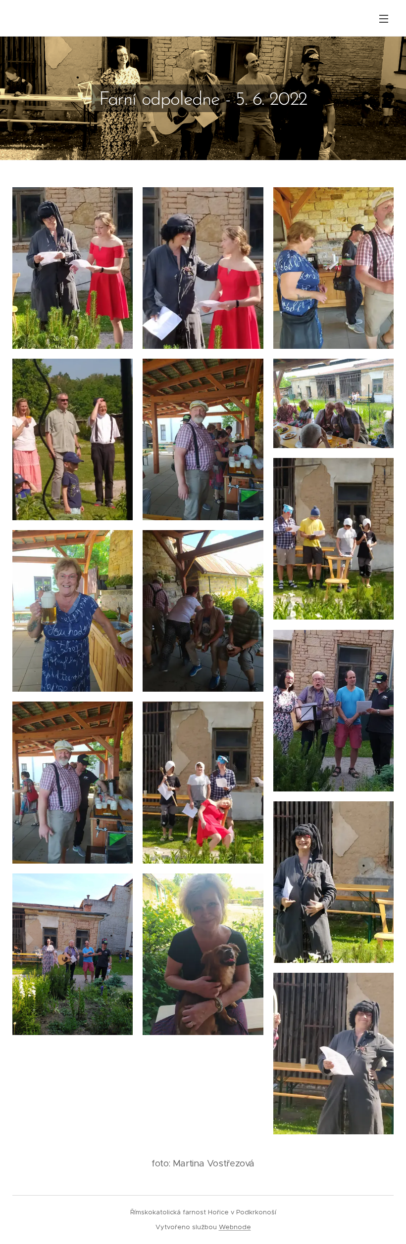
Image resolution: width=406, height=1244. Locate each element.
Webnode (235, 1227)
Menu (384, 18)
